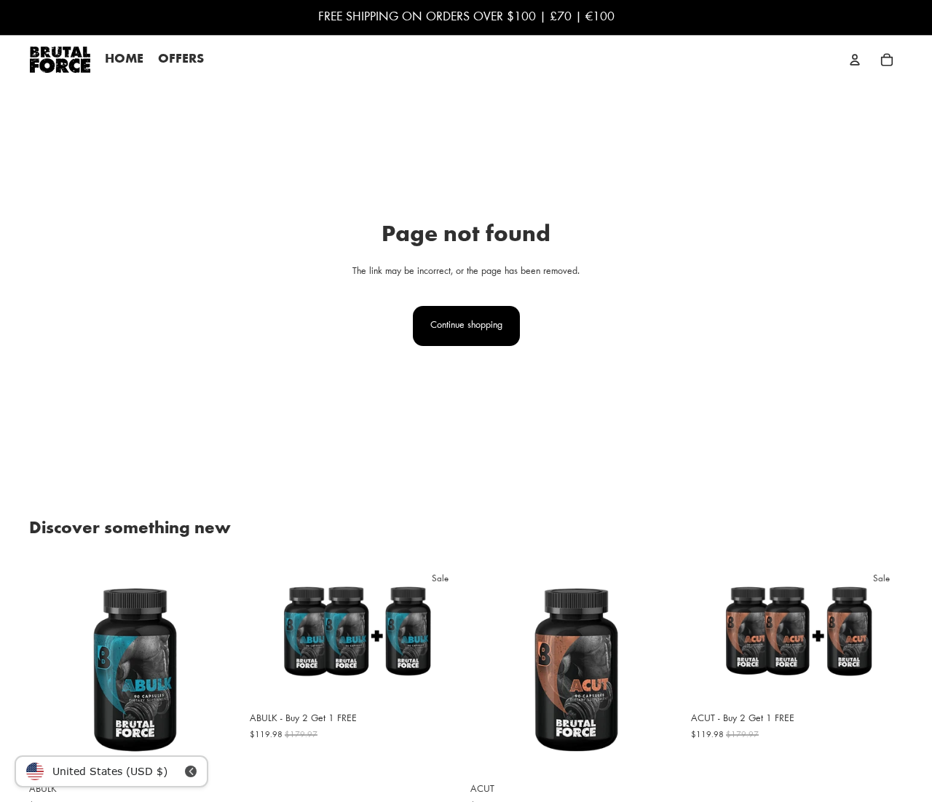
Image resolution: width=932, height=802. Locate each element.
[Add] (218, 753)
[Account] (855, 60)
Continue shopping (466, 326)
